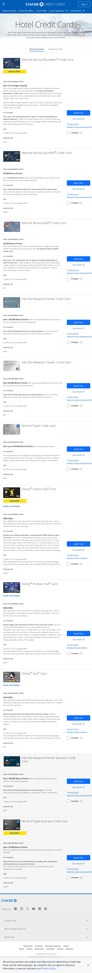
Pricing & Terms (73, 124)
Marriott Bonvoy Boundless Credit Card (47, 59)
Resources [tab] (48, 936)
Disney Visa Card (34, 673)
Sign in (85, 4)
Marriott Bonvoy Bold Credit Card (44, 223)
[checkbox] (73, 132)
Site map (60, 949)
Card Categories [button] (59, 10)
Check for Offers (27, 10)
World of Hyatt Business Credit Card (44, 821)
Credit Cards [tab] (48, 920)
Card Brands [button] (78, 10)
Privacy (21, 949)
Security (29, 949)
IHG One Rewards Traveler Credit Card (46, 362)
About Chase (27, 946)
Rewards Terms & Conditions (77, 558)
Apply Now (82, 112)
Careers (66, 946)
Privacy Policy (48, 968)
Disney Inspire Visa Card (39, 489)
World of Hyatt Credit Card (38, 426)
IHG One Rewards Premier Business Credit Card (48, 759)
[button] (88, 965)
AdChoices (69, 949)
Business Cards (56, 49)
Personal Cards (36, 49)
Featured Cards (10, 10)
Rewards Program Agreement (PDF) (79, 127)
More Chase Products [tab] (48, 928)
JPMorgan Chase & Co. (53, 946)
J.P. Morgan (39, 946)
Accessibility (50, 949)
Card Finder (42, 10)
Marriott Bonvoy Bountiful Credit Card (47, 153)
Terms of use (39, 949)
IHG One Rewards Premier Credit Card (46, 299)
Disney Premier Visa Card (39, 584)
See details (78, 118)
